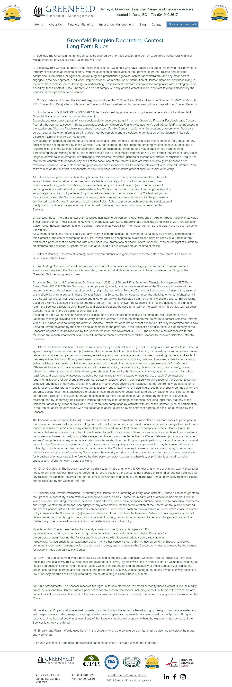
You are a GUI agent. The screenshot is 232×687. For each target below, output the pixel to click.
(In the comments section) (56, 124)
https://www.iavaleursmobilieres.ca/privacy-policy (64, 541)
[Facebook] (174, 676)
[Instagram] (183, 676)
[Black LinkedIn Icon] (166, 676)
